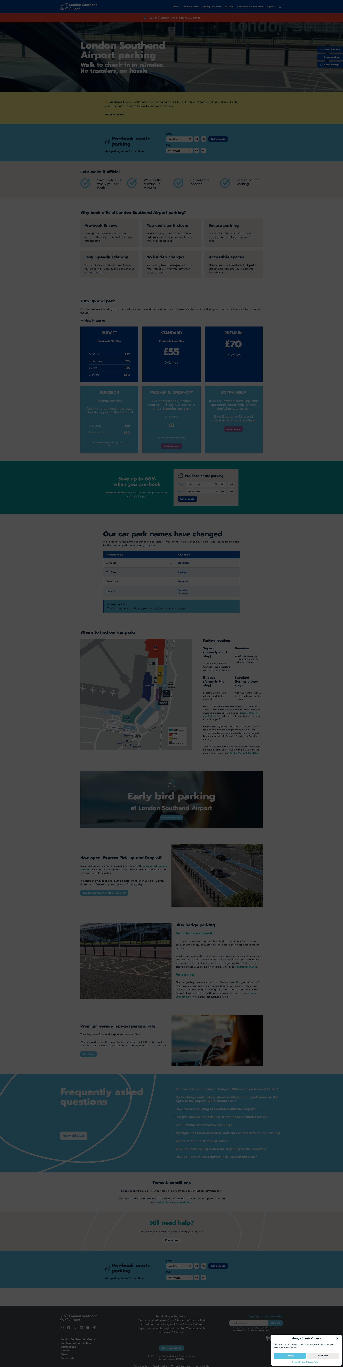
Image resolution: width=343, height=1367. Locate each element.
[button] (337, 1338)
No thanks (323, 1355)
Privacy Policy (312, 1362)
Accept (290, 1355)
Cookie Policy (298, 1362)
